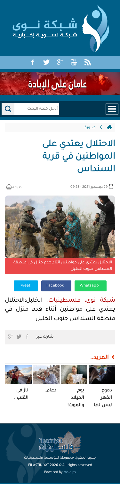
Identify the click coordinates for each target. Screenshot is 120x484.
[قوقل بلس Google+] (60, 62)
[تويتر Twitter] (46, 62)
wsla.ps (70, 472)
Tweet (25, 286)
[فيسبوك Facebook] (32, 62)
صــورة (89, 128)
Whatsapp (90, 286)
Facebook (55, 286)
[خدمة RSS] (87, 62)
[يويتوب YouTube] (74, 62)
